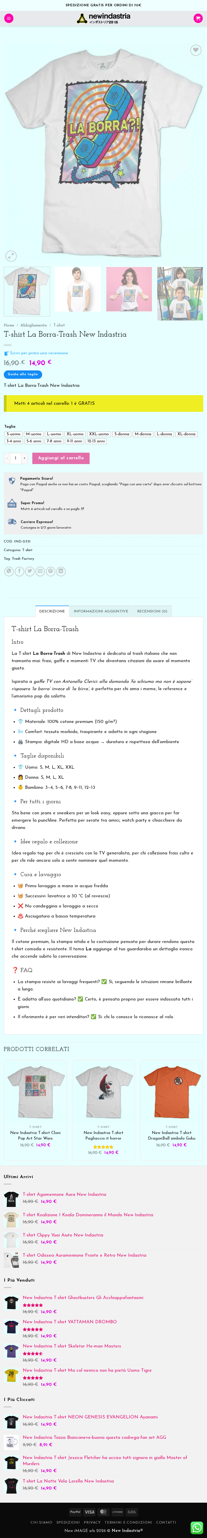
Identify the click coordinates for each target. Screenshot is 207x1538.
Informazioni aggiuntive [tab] (101, 611)
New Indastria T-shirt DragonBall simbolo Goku (171, 1135)
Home (9, 325)
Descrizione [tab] (52, 611)
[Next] (192, 153)
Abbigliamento (33, 325)
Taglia (9, 427)
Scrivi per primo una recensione (38, 353)
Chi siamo (41, 1522)
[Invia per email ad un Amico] (40, 571)
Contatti (166, 1522)
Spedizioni (68, 1522)
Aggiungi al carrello (61, 458)
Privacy (92, 1522)
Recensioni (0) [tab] (152, 611)
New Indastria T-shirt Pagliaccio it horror (103, 1135)
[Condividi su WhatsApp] (9, 571)
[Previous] (14, 153)
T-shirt (59, 325)
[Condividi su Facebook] (19, 571)
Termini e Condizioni (128, 1522)
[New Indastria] (103, 18)
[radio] (13, 434)
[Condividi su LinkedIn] (61, 571)
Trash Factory (23, 559)
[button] (8, 18)
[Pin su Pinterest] (51, 571)
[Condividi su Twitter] (30, 571)
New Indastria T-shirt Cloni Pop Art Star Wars (35, 1135)
